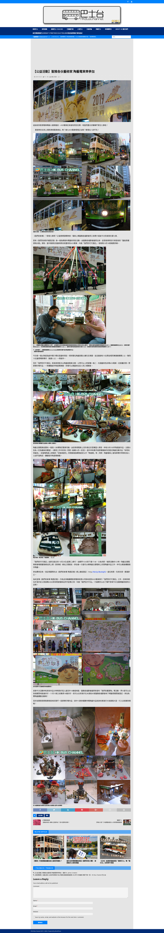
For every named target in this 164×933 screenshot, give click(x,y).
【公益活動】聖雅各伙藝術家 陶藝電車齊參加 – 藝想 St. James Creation (55, 873)
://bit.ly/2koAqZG (99, 572)
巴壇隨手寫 (70, 29)
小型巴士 (80, 29)
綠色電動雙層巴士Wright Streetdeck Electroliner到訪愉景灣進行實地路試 (57, 33)
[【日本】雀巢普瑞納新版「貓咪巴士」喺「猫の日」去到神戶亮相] (115, 847)
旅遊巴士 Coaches (57, 29)
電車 (55, 77)
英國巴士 (98, 29)
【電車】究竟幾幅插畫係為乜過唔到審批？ (47, 861)
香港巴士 (35, 29)
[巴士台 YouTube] (131, 1)
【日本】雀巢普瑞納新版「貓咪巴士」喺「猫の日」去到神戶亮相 (115, 862)
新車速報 (44, 29)
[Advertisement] (82, 55)
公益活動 (51, 77)
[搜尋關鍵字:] (121, 37)
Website (35, 912)
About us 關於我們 (122, 29)
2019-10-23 (39, 77)
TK (45, 77)
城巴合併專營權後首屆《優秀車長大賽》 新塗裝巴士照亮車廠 (81, 862)
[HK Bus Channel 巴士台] (82, 26)
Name (35, 900)
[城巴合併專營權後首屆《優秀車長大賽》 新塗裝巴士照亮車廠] (82, 847)
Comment (36, 886)
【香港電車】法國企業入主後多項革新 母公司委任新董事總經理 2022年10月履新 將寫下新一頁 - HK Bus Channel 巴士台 (70, 875)
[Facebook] (128, 1)
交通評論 (89, 29)
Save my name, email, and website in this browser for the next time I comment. (59, 917)
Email (35, 906)
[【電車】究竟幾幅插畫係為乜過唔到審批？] (48, 847)
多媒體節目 (108, 29)
